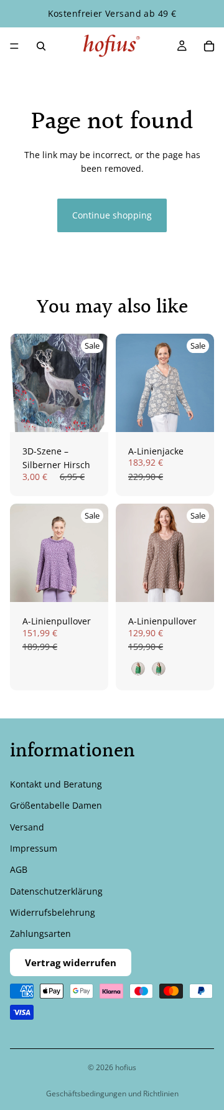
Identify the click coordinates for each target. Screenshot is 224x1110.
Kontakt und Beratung (56, 783)
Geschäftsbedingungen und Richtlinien (112, 1093)
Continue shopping (112, 215)
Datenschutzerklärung (56, 890)
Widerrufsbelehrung (52, 912)
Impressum (33, 848)
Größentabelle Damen (56, 805)
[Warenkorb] (209, 46)
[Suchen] (41, 46)
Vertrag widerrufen (70, 962)
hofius (125, 1067)
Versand (27, 826)
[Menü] (14, 46)
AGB (18, 869)
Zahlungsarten (40, 933)
